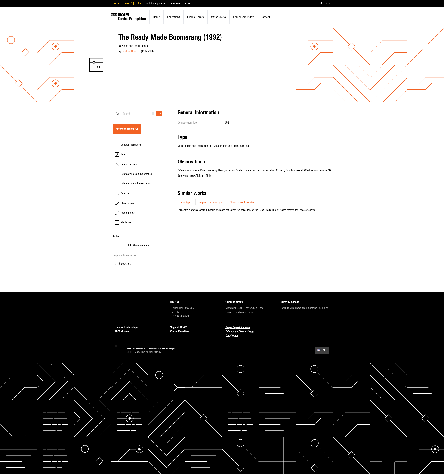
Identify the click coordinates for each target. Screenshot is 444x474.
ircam (116, 3)
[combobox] (139, 113)
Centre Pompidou (179, 331)
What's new (218, 17)
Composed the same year (210, 202)
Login (320, 3)
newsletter (175, 3)
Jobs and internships (126, 327)
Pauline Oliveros (131, 51)
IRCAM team (122, 331)
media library (195, 17)
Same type (185, 202)
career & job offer (133, 3)
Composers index (243, 17)
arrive (187, 3)
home (156, 17)
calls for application (156, 3)
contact (265, 17)
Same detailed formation (242, 202)
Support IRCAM (178, 327)
